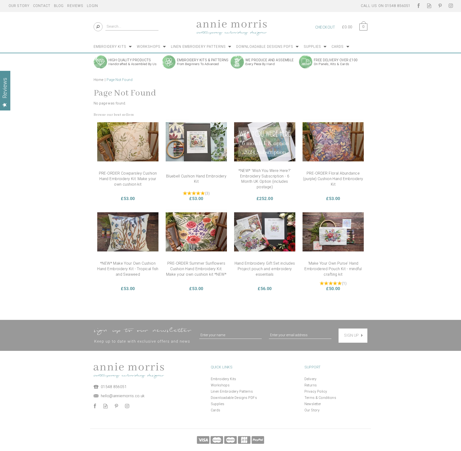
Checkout (325, 27)
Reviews (75, 6)
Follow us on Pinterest (440, 6)
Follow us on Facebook (418, 6)
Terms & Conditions (320, 398)
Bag (361, 26)
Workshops (220, 385)
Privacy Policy (315, 391)
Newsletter (312, 404)
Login (92, 6)
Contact (41, 6)
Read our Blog (429, 6)
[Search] (98, 26)
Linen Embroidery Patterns (232, 391)
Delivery (310, 379)
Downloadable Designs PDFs (234, 398)
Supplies (217, 404)
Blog (59, 6)
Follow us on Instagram (451, 6)
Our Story (312, 410)
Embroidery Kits (223, 379)
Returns (310, 385)
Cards (215, 410)
